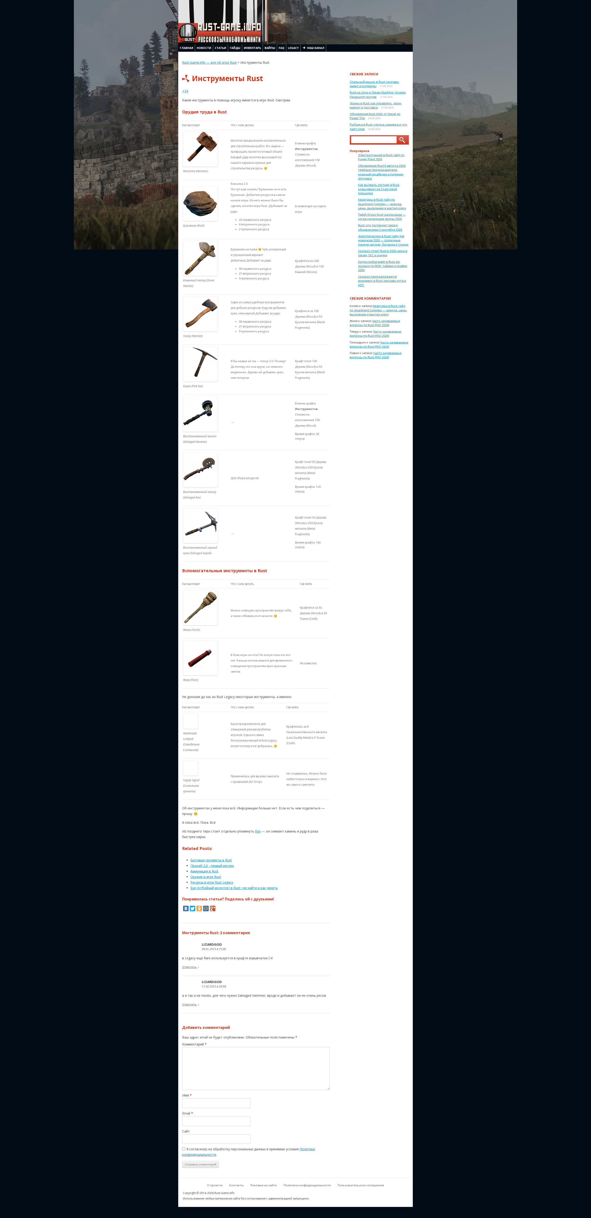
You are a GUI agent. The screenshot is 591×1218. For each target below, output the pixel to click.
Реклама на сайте (263, 1185)
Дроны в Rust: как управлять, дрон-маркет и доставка (376, 105)
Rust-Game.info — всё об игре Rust (209, 62)
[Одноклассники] (199, 908)
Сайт (186, 1131)
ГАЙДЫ (235, 48)
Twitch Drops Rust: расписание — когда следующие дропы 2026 (382, 217)
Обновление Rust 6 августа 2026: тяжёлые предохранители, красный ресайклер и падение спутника (382, 172)
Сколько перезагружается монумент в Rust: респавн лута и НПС (382, 280)
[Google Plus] (212, 908)
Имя (187, 1095)
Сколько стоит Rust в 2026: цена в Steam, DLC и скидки (382, 253)
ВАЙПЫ (270, 48)
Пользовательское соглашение (361, 1185)
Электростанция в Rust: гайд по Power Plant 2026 (381, 157)
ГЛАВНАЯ (186, 48)
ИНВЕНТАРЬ (252, 48)
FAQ (281, 48)
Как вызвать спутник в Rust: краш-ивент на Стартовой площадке (379, 189)
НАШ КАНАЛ (315, 48)
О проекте (215, 1185)
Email (187, 1113)
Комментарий (194, 1044)
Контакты (236, 1185)
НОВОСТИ (204, 48)
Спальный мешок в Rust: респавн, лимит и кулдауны (374, 84)
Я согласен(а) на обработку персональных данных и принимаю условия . (248, 1152)
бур (258, 831)
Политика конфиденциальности (307, 1185)
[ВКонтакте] (186, 908)
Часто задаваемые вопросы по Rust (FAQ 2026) (375, 323)
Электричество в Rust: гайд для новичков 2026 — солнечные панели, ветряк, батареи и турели (383, 240)
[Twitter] (192, 908)
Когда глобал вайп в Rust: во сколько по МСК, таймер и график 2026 (382, 266)
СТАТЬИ (220, 48)
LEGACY (293, 48)
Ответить (189, 967)
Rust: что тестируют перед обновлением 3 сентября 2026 (380, 227)
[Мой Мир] (206, 908)
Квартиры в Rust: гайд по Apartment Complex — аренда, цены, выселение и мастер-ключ (382, 203)
